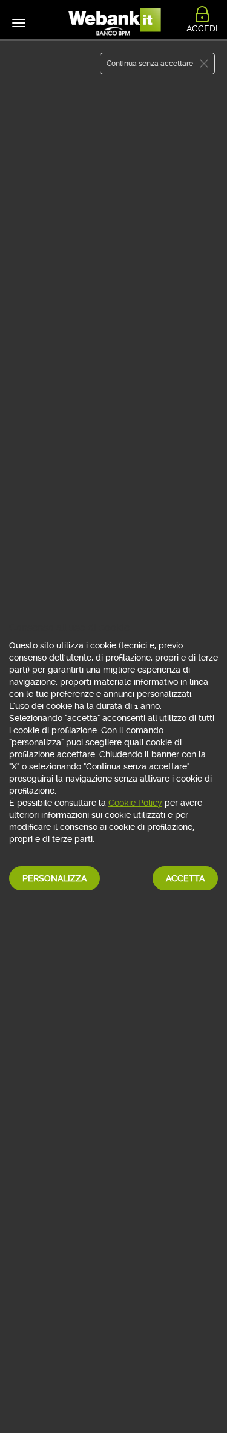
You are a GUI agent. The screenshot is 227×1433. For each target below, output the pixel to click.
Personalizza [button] (54, 878)
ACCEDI (202, 28)
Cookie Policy (135, 803)
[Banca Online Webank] (113, 22)
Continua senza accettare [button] (150, 63)
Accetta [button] (185, 878)
